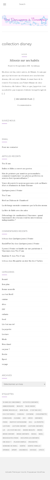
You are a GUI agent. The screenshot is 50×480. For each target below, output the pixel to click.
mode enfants (23, 434)
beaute (20, 406)
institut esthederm (18, 422)
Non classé (6, 344)
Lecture (5, 334)
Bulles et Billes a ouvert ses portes (17, 168)
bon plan (24, 410)
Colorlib (23, 472)
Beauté (5, 279)
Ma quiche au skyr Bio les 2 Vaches (28, 261)
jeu (30, 422)
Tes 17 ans (6, 195)
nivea (34, 434)
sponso (6, 450)
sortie (22, 446)
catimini (30, 414)
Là (4, 430)
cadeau (21, 414)
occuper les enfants (30, 438)
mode (39, 430)
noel (41, 434)
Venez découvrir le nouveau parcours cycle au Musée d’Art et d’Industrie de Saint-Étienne (24, 184)
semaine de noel (10, 446)
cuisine (5, 299)
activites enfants (30, 402)
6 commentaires (24, 105)
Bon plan (5, 284)
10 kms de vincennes (12, 402)
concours (7, 418)
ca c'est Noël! (7, 294)
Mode (24, 54)
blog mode (30, 406)
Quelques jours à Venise (12, 190)
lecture (6, 426)
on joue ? (6, 349)
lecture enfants (35, 426)
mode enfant (8, 434)
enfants (5, 314)
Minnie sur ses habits (24, 60)
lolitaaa (37, 66)
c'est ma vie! (35, 410)
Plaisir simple (20, 442)
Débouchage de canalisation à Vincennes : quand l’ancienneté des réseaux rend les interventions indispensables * (22, 217)
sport (14, 450)
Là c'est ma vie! (8, 324)
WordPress (41, 472)
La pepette (6, 329)
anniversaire (8, 406)
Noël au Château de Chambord (15, 200)
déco (4, 304)
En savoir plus (24, 99)
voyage (5, 364)
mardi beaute (29, 430)
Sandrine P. (6, 256)
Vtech (41, 450)
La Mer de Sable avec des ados (15, 210)
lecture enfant (19, 426)
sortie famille (34, 446)
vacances (23, 450)
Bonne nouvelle (8, 289)
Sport (4, 359)
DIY (3, 309)
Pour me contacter (10, 147)
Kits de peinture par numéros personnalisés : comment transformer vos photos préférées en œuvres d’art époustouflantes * (22, 175)
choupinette (41, 414)
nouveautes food (10, 438)
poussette (33, 442)
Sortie (4, 354)
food (4, 319)
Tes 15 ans (6, 163)
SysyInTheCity (8, 243)
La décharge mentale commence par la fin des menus (24, 205)
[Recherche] (46, 4)
